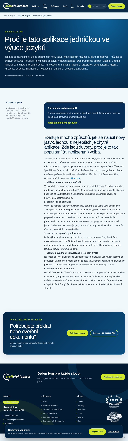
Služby (36, 6)
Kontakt (80, 6)
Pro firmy (45, 6)
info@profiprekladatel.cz (13, 420)
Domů (5, 16)
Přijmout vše (97, 432)
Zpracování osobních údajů (53, 409)
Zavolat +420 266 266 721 (104, 333)
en (97, 6)
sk (93, 6)
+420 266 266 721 (10, 416)
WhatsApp (8, 423)
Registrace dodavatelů (51, 417)
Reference (55, 6)
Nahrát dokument (77, 333)
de (100, 6)
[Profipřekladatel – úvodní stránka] (15, 6)
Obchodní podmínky (50, 406)
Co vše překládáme (50, 413)
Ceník (65, 6)
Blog (79, 421)
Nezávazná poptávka (113, 377)
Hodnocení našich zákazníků (53, 421)
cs (89, 6)
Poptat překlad (116, 6)
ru (104, 6)
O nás (72, 6)
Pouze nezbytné (113, 432)
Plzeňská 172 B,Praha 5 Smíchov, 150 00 (13, 408)
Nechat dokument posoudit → (64, 123)
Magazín (13, 16)
